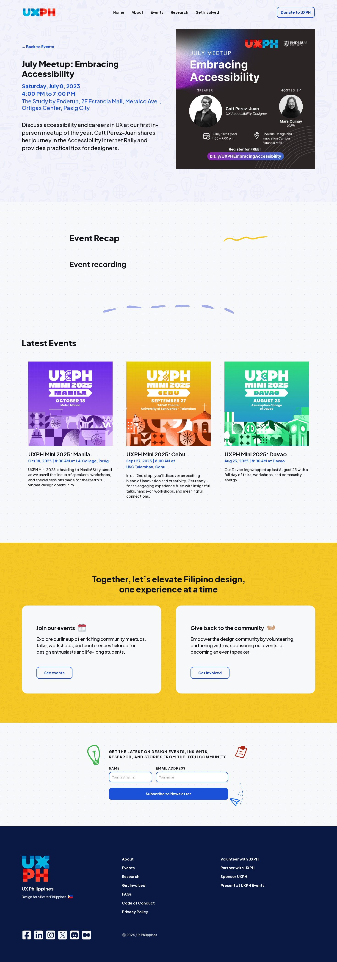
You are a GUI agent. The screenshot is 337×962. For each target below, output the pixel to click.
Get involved (210, 672)
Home (118, 12)
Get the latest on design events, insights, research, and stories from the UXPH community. (168, 754)
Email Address (171, 768)
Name (114, 768)
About (137, 12)
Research (179, 12)
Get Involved (207, 12)
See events (54, 672)
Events (157, 12)
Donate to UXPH (296, 12)
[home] (38, 12)
